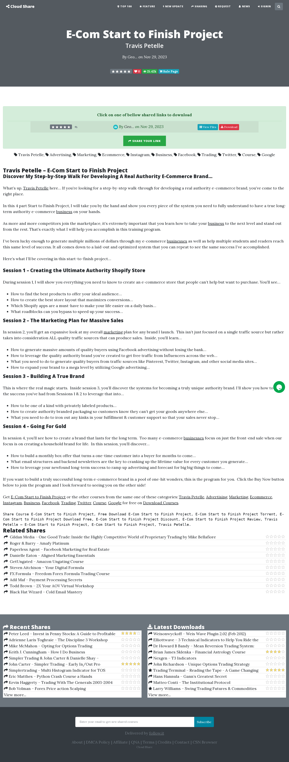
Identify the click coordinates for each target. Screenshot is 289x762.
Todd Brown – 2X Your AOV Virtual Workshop (51, 585)
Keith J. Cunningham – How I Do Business (46, 651)
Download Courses (160, 502)
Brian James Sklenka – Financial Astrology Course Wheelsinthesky (197, 652)
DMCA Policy (98, 742)
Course (249, 154)
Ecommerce (113, 154)
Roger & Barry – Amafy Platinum (38, 543)
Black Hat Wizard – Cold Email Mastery (45, 591)
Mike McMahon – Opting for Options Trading (50, 645)
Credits (164, 742)
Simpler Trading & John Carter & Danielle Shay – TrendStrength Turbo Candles (51, 658)
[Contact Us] (279, 387)
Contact (182, 742)
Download (230, 127)
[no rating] (121, 71)
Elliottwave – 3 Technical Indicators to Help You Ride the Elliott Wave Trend (203, 639)
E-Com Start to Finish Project (38, 496)
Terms (149, 742)
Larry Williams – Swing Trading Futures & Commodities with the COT (202, 688)
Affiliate (120, 742)
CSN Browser (205, 742)
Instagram (140, 154)
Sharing (200, 6)
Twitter (229, 154)
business (64, 211)
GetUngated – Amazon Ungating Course (46, 561)
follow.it (156, 733)
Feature (148, 6)
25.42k (151, 71)
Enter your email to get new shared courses (109, 722)
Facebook (187, 154)
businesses (177, 241)
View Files (209, 127)
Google (268, 154)
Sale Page (170, 71)
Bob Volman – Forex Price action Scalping (47, 688)
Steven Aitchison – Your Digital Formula (46, 567)
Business (164, 154)
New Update (173, 6)
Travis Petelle (144, 46)
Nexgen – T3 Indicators (174, 658)
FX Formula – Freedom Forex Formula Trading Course (59, 573)
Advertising (60, 154)
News (245, 6)
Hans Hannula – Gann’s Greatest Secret (189, 676)
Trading (209, 154)
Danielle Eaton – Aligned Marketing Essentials (51, 555)
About (77, 742)
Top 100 (126, 6)
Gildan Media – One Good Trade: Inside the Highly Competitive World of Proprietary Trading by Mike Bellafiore (112, 536)
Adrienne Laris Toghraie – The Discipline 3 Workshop (58, 639)
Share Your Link (146, 141)
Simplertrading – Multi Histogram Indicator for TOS (56, 670)
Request (224, 6)
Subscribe (204, 722)
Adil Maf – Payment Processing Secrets (45, 579)
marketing (113, 331)
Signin (265, 6)
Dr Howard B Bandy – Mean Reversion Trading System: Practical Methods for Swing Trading (201, 646)
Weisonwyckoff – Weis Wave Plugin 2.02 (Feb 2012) (199, 633)
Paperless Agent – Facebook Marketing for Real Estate (59, 549)
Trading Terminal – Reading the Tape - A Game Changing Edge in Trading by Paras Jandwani (203, 670)
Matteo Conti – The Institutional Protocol (191, 682)
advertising (148, 349)
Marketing (86, 154)
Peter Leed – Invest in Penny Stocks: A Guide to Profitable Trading (59, 633)
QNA (135, 742)
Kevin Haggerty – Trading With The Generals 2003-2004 (60, 682)
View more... (15, 694)
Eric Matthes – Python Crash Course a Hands (50, 676)
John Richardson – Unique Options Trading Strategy (201, 664)
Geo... (132, 56)
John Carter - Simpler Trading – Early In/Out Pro (54, 664)
